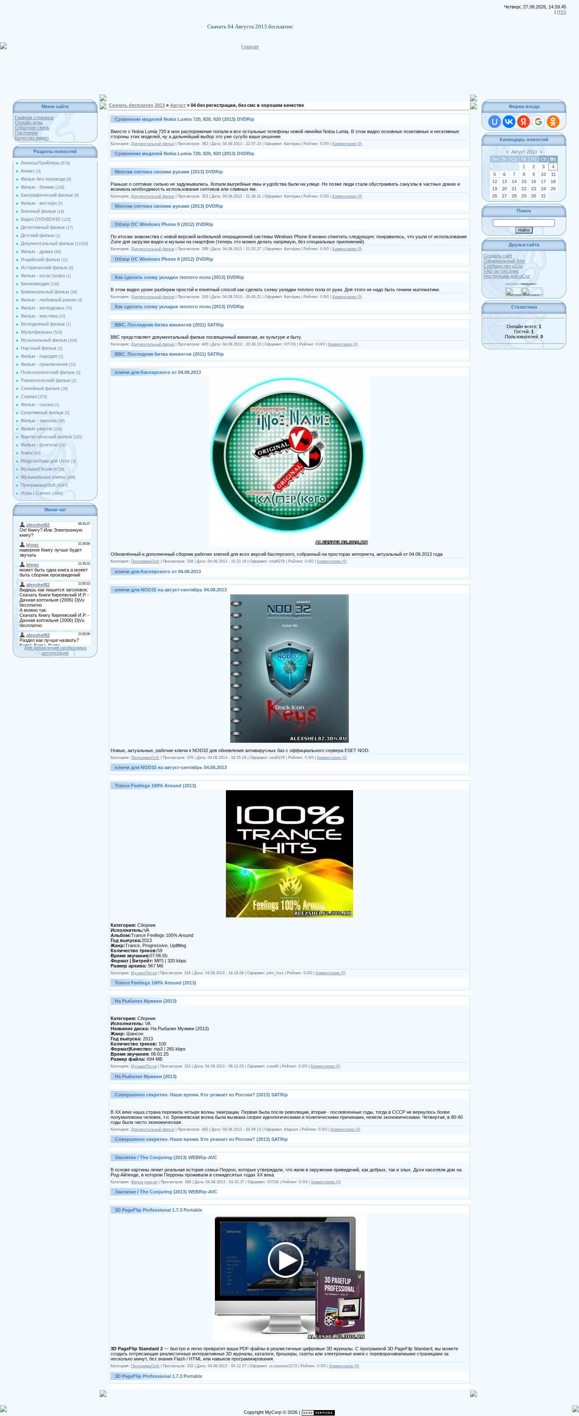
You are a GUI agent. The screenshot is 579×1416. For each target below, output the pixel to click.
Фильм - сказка (37, 404)
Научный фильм (38, 348)
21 (514, 188)
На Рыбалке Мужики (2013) (146, 1000)
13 (504, 181)
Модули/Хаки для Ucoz (45, 460)
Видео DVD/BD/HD (41, 219)
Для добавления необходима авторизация (55, 650)
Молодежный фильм (43, 323)
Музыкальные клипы (43, 476)
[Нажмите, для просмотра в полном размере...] (290, 379)
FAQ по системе (501, 270)
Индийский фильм (40, 259)
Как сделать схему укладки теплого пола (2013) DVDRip (179, 277)
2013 (160, 105)
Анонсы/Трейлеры (40, 162)
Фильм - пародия (39, 356)
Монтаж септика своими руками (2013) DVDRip (169, 171)
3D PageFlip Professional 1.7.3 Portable (158, 1210)
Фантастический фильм (46, 436)
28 (514, 195)
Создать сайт (498, 255)
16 (533, 181)
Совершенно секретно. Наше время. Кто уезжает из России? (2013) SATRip (201, 1094)
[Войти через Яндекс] (523, 121)
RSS (561, 11)
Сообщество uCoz (503, 265)
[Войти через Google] (538, 121)
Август (178, 105)
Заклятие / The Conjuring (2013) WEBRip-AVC (166, 1157)
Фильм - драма (37, 251)
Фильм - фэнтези (39, 444)
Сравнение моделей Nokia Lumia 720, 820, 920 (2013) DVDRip (184, 119)
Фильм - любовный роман (48, 299)
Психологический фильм (48, 372)
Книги (27, 452)
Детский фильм (37, 235)
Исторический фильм (44, 267)
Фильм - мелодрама (42, 307)
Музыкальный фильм (44, 340)
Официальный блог (505, 260)
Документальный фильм (47, 243)
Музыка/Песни (36, 468)
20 (504, 188)
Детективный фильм (43, 227)
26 (494, 195)
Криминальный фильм (45, 291)
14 (514, 181)
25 (553, 188)
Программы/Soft (38, 485)
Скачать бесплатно (131, 105)
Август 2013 (524, 151)
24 (543, 188)
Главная (250, 46)
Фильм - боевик (37, 187)
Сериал (29, 396)
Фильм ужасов (36, 428)
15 (523, 181)
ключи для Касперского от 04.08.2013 (158, 372)
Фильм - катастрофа (43, 275)
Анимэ (28, 170)
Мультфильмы (36, 331)
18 (553, 181)
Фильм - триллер (39, 420)
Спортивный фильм (42, 412)
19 (494, 188)
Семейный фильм (40, 388)
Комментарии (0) (347, 144)
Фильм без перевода (43, 178)
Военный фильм (38, 211)
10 (543, 174)
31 (543, 195)
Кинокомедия (35, 283)
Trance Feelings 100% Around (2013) (155, 785)
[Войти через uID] (494, 121)
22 (523, 188)
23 (533, 188)
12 (494, 181)
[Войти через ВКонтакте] (509, 121)
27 (504, 195)
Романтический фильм (45, 380)
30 (533, 195)
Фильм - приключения (44, 364)
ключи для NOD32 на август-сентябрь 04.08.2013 (171, 589)
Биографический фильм (47, 195)
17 (543, 181)
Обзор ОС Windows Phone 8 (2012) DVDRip (164, 224)
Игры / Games (36, 493)
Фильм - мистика (39, 315)
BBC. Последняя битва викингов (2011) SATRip (169, 324)
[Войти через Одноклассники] (553, 121)
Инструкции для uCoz (507, 276)
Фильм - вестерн (39, 203)
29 (523, 195)
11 (553, 174)
